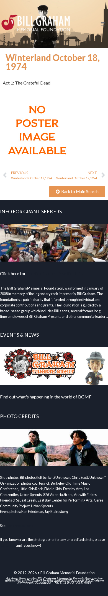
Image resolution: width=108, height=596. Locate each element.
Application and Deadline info (55, 273)
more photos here (19, 525)
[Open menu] (103, 23)
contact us (8, 545)
